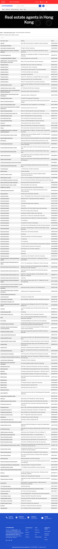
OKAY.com (3, 398)
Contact (46, 539)
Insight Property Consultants (7, 299)
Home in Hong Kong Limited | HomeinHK (9, 182)
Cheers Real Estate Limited (6, 115)
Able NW (2, 43)
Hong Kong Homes (4, 196)
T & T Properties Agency (6, 486)
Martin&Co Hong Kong (5, 366)
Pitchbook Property (5, 407)
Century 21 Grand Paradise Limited (8, 104)
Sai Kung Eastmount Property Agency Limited (10, 445)
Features (27, 537)
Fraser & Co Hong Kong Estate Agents (9, 165)
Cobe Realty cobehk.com (6, 125)
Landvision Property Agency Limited (8, 341)
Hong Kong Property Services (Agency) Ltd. (10, 266)
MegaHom (3, 371)
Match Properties (4, 368)
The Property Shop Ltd (5, 491)
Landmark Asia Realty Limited (7, 331)
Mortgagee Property (5, 389)
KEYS (2, 317)
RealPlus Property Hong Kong (7, 432)
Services (27, 534)
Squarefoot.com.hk (5, 476)
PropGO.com (3, 417)
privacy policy (47, 531)
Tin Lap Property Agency (6, 495)
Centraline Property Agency (6, 98)
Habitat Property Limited (6, 177)
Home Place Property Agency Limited (8, 184)
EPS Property (3, 140)
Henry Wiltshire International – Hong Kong (9, 180)
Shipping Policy (38, 537)
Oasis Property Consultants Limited (8, 396)
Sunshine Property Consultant (7, 479)
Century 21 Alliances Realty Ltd (7, 101)
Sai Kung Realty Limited (6, 449)
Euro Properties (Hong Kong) (7, 143)
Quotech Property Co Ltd (6, 425)
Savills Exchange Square (6, 452)
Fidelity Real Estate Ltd (5, 155)
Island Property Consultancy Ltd (7, 301)
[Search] (40, 6)
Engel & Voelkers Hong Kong (7, 138)
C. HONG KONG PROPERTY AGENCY (8, 58)
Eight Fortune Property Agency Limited (9, 135)
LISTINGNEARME (7, 6)
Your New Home (4, 508)
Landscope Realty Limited (6, 338)
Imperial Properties (5, 296)
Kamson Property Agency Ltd (7, 314)
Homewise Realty (4, 193)
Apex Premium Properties (6, 45)
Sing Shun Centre (4, 458)
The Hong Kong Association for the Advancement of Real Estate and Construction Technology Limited (22, 488)
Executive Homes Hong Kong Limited (8, 151)
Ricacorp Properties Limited (6, 437)
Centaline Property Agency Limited (8, 88)
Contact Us (37, 532)
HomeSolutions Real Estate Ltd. (7, 190)
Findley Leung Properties (6, 159)
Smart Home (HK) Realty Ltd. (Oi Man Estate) (10, 464)
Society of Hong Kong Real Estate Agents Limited (11, 469)
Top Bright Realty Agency (6, 498)
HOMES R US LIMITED (5, 187)
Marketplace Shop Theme (17, 547)
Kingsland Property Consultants (7, 323)
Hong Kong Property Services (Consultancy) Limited (11, 284)
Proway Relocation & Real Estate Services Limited (11, 422)
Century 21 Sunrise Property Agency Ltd (9, 113)
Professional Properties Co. (6, 412)
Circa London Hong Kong (6, 118)
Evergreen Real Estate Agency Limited (9, 147)
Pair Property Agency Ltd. (6, 404)
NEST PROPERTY (4, 393)
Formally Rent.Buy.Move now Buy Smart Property (11, 162)
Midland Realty (4, 373)
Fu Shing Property (4, 168)
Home (1, 32)
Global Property (4, 171)
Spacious (2, 472)
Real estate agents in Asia (9, 32)
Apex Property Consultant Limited (8, 48)
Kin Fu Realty (3, 320)
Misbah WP (27, 547)
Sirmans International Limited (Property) (9, 461)
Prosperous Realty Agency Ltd (7, 419)
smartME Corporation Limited (7, 467)
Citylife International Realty (6, 120)
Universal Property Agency (6, 503)
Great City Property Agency (6, 174)
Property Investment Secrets (7, 414)
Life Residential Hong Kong (6, 350)
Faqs (45, 537)
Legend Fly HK (4, 347)
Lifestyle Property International (7, 353)
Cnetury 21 (3, 123)
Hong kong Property (5, 236)
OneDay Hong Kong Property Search (8, 401)
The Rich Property (4, 493)
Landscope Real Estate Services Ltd (8, 334)
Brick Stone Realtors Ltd (6, 55)
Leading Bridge (4, 344)
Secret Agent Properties (6, 455)
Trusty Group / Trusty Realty (6, 500)
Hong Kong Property (5, 198)
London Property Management (7, 360)
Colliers (2, 127)
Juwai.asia (3, 308)
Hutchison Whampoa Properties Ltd (8, 294)
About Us (27, 532)
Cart (36, 534)
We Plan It (3, 505)
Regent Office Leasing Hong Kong (8, 434)
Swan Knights (3, 483)
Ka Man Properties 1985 (6, 311)
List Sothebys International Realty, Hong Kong (10, 357)
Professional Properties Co (6, 409)
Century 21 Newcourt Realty (6, 110)
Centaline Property (4, 64)
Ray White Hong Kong (5, 429)
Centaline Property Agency (6, 84)
